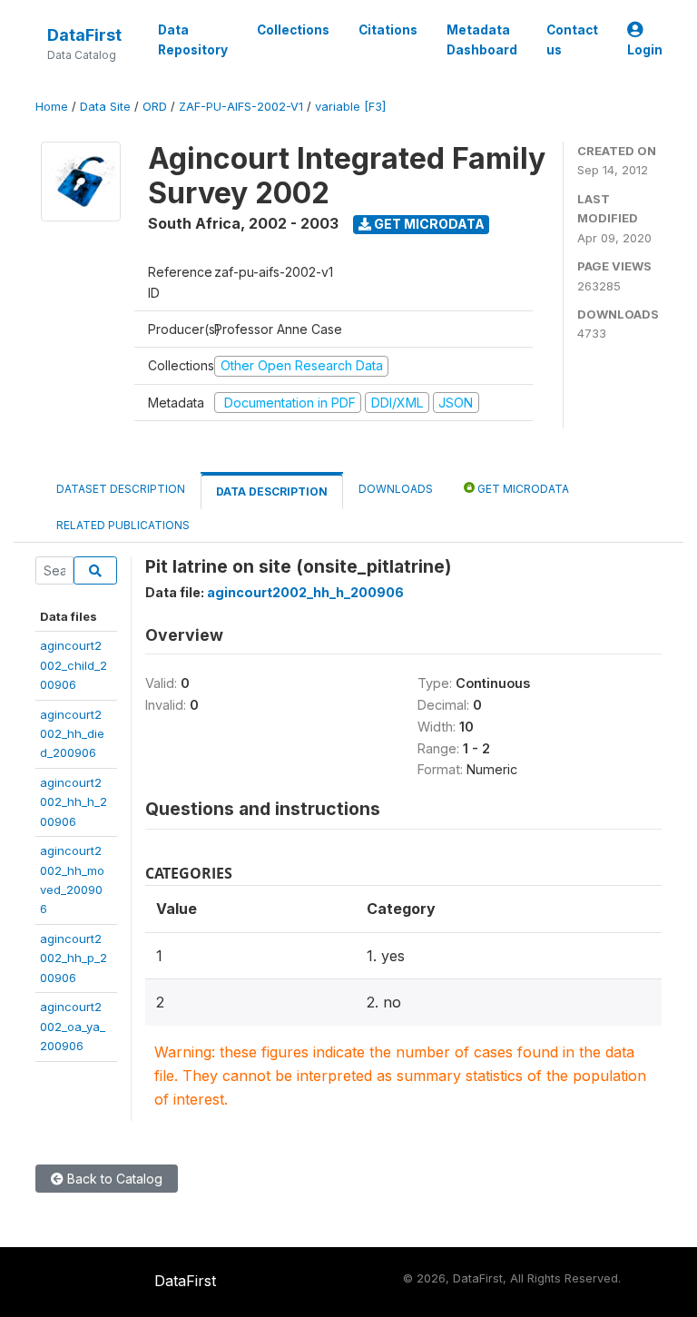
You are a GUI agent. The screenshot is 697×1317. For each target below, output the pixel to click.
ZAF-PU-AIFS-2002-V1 (241, 106)
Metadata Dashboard (482, 40)
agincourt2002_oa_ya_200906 (72, 1026)
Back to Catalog (113, 1178)
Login (645, 50)
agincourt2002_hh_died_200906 (72, 734)
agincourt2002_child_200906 (73, 665)
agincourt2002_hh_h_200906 (73, 802)
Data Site (105, 106)
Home (51, 106)
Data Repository (193, 40)
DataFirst (84, 34)
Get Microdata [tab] (522, 489)
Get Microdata (428, 223)
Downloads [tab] (395, 489)
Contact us (572, 40)
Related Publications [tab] (123, 525)
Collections (293, 30)
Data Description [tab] (272, 491)
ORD (154, 106)
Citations (387, 30)
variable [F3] (350, 106)
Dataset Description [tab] (120, 489)
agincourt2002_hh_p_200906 (73, 958)
